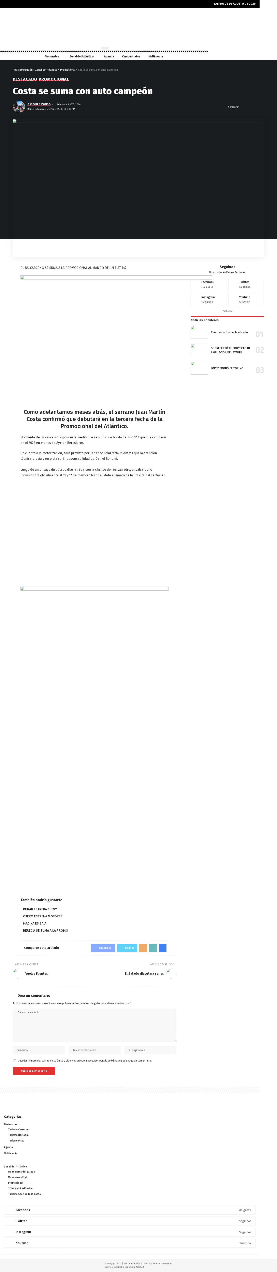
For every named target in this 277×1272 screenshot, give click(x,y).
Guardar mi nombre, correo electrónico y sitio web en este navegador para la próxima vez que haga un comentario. (85, 1060)
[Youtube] (246, 299)
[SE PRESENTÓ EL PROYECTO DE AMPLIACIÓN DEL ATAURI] (199, 350)
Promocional (54, 79)
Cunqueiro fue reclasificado (229, 332)
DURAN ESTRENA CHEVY (40, 909)
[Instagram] (209, 299)
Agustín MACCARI (136, 1267)
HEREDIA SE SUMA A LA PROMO (45, 930)
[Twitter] (246, 284)
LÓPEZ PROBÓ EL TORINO (227, 368)
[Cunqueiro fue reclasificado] (199, 332)
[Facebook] (209, 284)
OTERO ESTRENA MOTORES (42, 916)
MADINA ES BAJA (34, 923)
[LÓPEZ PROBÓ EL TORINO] (199, 368)
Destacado (25, 79)
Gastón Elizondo (39, 104)
